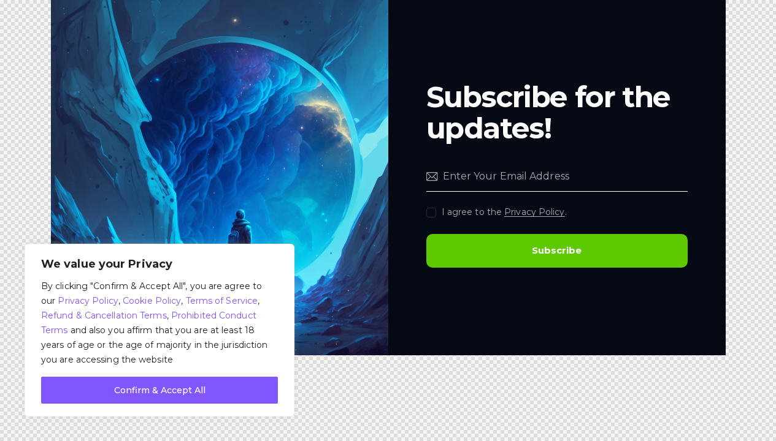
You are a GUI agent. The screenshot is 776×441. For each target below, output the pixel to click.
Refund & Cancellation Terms (104, 315)
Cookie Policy (152, 300)
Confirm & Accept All (160, 390)
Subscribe (557, 250)
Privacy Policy (88, 300)
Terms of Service (222, 300)
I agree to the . (504, 211)
